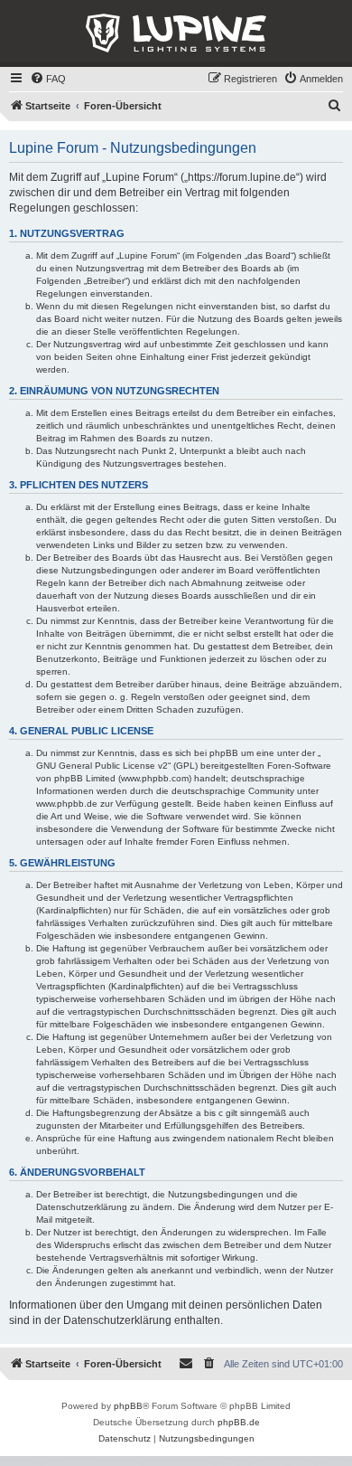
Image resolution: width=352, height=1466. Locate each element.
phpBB (128, 1406)
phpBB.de (239, 1422)
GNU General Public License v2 (102, 766)
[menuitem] (48, 79)
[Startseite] (176, 33)
